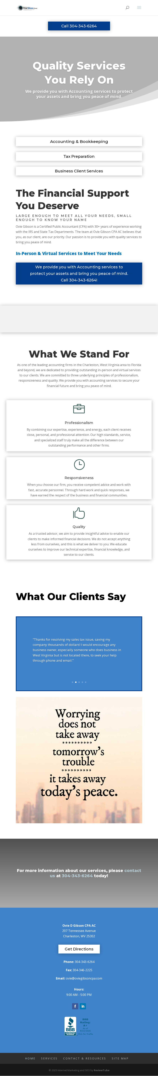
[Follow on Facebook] (75, 1006)
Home (30, 1058)
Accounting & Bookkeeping (79, 141)
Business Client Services (79, 171)
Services (49, 1058)
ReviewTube (101, 1070)
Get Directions (79, 949)
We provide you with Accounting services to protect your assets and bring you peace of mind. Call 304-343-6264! (79, 273)
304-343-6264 (77, 875)
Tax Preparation (79, 156)
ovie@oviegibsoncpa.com (84, 978)
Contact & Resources (84, 1058)
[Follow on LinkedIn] (83, 1006)
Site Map (120, 1058)
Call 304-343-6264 (79, 26)
